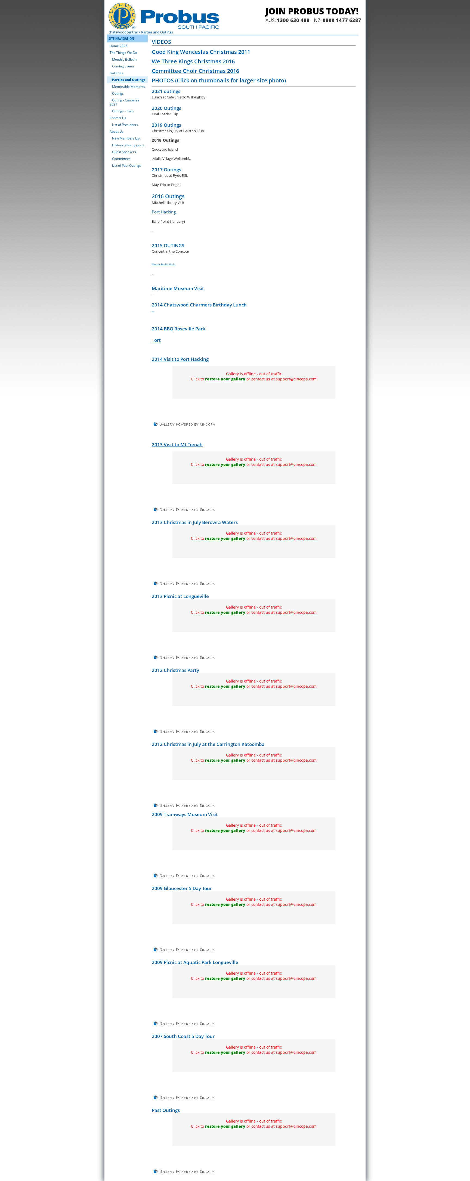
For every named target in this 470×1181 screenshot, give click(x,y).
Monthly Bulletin (124, 59)
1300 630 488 (293, 20)
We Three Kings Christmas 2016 (193, 61)
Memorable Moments (128, 87)
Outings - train (123, 111)
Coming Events (123, 66)
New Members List (126, 138)
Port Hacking (164, 212)
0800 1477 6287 (342, 20)
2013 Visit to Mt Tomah (177, 444)
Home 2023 (118, 46)
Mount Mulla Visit (164, 264)
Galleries (116, 73)
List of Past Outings (126, 165)
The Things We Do (123, 53)
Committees (121, 159)
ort (157, 340)
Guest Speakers (124, 152)
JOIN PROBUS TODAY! (311, 11)
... (153, 310)
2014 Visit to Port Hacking (180, 359)
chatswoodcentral (123, 32)
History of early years (128, 145)
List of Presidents (125, 125)
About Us (116, 131)
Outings (118, 93)
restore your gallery (225, 379)
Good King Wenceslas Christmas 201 (199, 51)
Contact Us (118, 118)
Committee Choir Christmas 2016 (195, 71)
